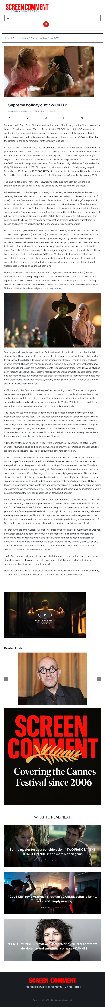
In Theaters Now (58, 907)
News (57, 860)
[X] (27, 118)
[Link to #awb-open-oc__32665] (46, 24)
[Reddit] (45, 118)
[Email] (82, 118)
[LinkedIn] (64, 118)
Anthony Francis (48, 111)
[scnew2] (27, 3)
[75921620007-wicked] (49, 47)
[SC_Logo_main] (52, 978)
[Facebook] (9, 118)
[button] (6, 679)
